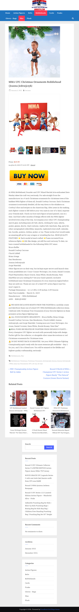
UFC (30, 364)
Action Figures (19, 13)
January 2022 (30, 548)
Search (28, 444)
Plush (29, 18)
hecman (28, 90)
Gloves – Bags (11, 18)
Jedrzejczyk (47, 361)
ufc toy (34, 364)
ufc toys (40, 364)
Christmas (23, 361)
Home (7, 13)
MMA (11, 364)
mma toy (16, 364)
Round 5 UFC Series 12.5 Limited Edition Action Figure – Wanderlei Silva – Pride (38, 495)
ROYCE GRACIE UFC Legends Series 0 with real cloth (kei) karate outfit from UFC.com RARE (39, 478)
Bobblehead (15, 361)
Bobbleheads (41, 13)
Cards (51, 13)
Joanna (54, 361)
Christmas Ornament (35, 361)
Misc (21, 18)
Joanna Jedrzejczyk (63, 361)
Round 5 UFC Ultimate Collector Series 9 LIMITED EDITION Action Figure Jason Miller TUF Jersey (38, 468)
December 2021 (31, 553)
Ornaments (24, 364)
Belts (30, 13)
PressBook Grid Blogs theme (50, 609)
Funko (59, 13)
